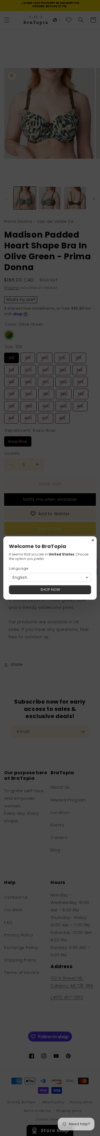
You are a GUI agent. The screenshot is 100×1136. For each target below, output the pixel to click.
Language (19, 568)
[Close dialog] (93, 540)
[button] (50, 577)
